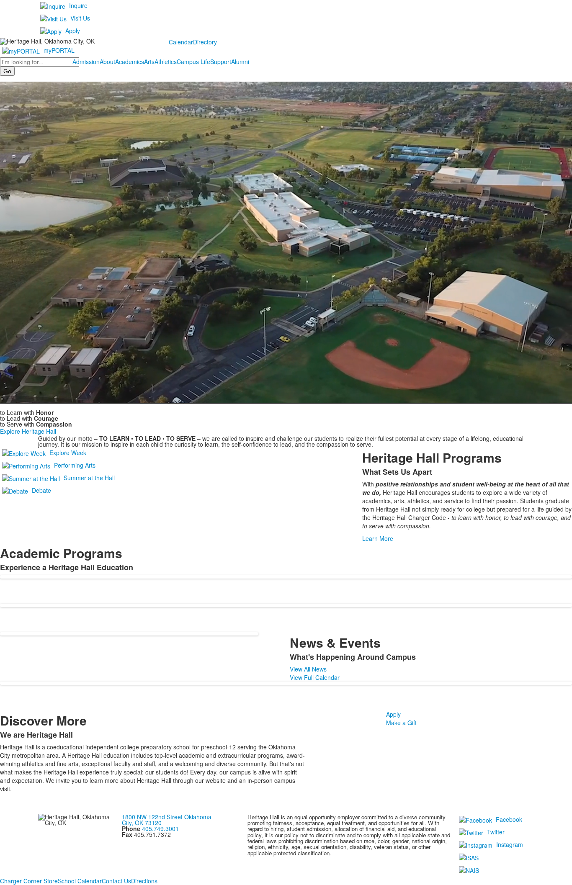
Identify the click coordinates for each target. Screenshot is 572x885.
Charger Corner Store (29, 881)
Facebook (509, 819)
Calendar (181, 42)
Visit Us (80, 18)
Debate (41, 490)
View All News (308, 669)
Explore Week (67, 452)
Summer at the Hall (89, 477)
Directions (144, 881)
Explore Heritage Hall (28, 431)
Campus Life (193, 61)
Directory (205, 42)
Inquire (78, 5)
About (107, 61)
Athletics (166, 61)
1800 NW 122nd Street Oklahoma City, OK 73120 (166, 820)
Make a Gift (401, 722)
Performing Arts (74, 465)
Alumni (240, 61)
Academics (129, 61)
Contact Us (116, 881)
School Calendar (80, 881)
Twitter (496, 831)
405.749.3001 (160, 828)
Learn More (377, 538)
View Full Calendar (315, 677)
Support (220, 61)
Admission (86, 61)
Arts (149, 61)
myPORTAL (59, 50)
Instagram (509, 844)
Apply (72, 30)
